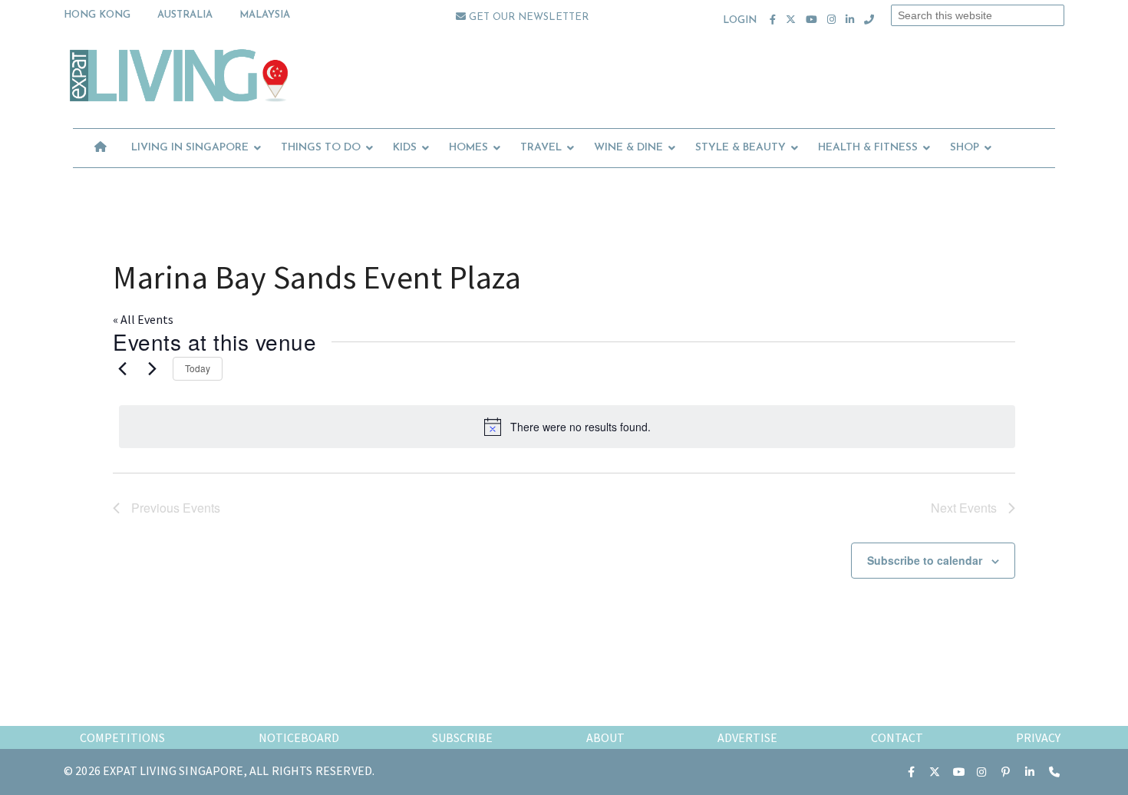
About (605, 737)
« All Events (143, 319)
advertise (747, 737)
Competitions (122, 737)
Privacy (1038, 737)
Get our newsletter (527, 17)
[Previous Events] (122, 369)
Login (740, 20)
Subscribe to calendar (924, 560)
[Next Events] (152, 369)
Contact (897, 737)
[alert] (567, 426)
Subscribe (462, 737)
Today (197, 367)
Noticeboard (299, 737)
